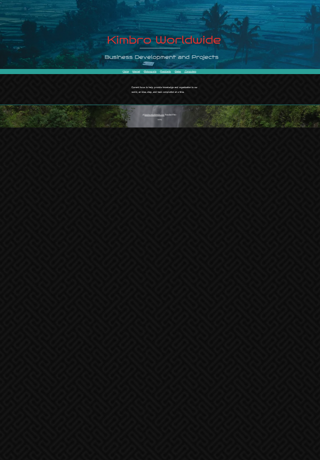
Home (126, 71)
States (178, 71)
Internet (136, 71)
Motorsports (150, 71)
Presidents (165, 71)
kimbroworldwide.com (154, 114)
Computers (190, 71)
